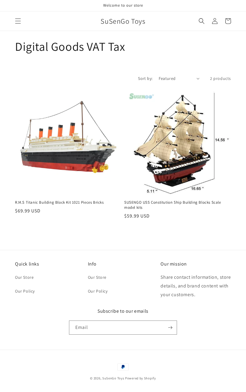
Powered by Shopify (140, 378)
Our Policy (25, 291)
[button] (18, 21)
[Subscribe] (170, 328)
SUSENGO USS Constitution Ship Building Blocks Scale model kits (172, 205)
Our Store (24, 277)
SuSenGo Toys (113, 378)
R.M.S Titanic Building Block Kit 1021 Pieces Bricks (59, 202)
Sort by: (145, 78)
